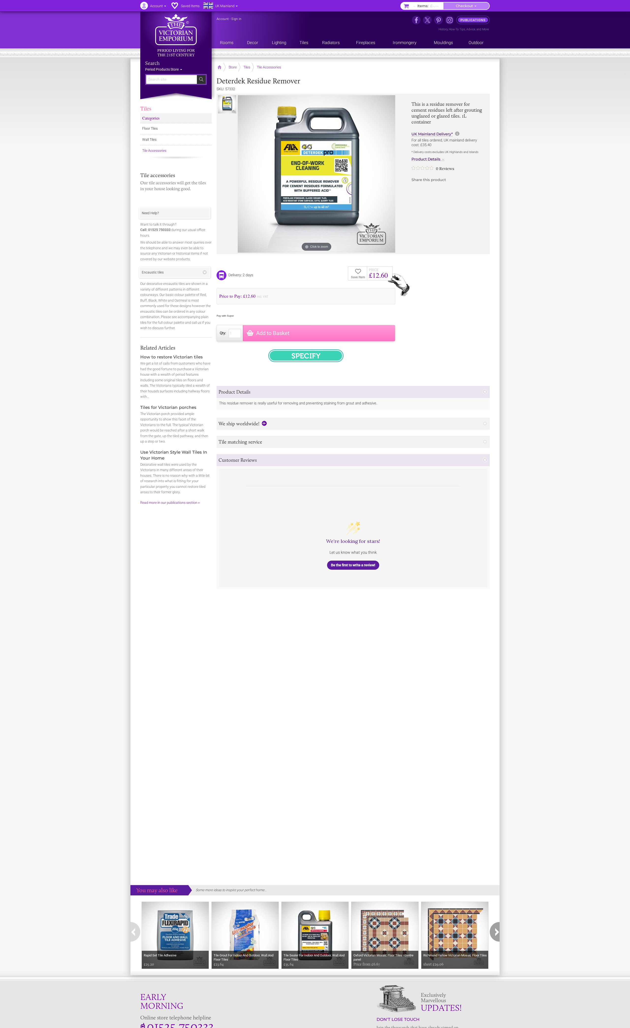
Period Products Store (162, 69)
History (443, 29)
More (485, 29)
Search (152, 63)
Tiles (145, 108)
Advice (470, 29)
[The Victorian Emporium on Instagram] (449, 20)
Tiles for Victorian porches (168, 407)
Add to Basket (272, 333)
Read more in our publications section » (170, 503)
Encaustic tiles (153, 272)
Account (223, 19)
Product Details (426, 159)
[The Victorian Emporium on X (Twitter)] (427, 20)
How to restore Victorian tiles (171, 356)
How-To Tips (457, 29)
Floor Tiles (150, 128)
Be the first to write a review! (353, 565)
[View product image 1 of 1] (227, 104)
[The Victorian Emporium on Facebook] (416, 20)
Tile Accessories (154, 151)
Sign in (236, 19)
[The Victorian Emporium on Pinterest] (438, 20)
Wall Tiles (149, 139)
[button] (353, 392)
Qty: (223, 333)
